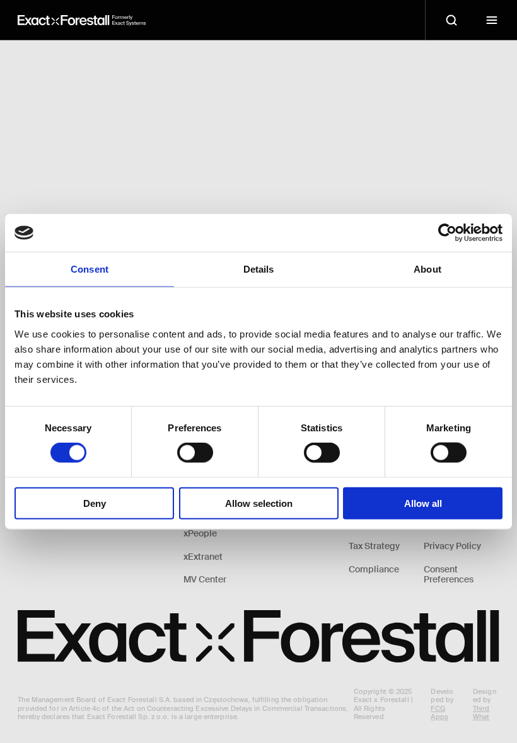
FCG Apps (439, 712)
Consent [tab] (89, 269)
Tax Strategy (374, 546)
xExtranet (203, 557)
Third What (481, 712)
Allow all (423, 502)
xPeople (200, 533)
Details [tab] (258, 269)
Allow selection (259, 502)
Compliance (374, 569)
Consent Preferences (448, 575)
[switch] (195, 453)
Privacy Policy (452, 546)
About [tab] (427, 269)
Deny (94, 502)
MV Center (204, 579)
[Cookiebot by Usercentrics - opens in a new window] (447, 233)
